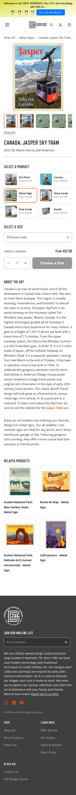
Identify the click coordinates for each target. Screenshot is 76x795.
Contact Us (11, 772)
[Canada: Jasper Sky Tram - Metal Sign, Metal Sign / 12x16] (59, 121)
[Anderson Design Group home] (38, 25)
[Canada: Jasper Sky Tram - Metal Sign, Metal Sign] (27, 121)
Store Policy (49, 752)
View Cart (10, 745)
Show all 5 (9, 132)
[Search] (51, 25)
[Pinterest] (14, 703)
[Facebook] (21, 703)
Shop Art (9, 37)
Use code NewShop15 (50, 12)
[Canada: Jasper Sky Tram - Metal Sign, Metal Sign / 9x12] (43, 121)
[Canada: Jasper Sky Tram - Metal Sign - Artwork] (11, 121)
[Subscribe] (65, 642)
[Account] (60, 25)
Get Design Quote (16, 779)
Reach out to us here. (45, 694)
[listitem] (20, 179)
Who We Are (49, 730)
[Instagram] (6, 703)
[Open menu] (7, 25)
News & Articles (51, 745)
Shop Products (13, 738)
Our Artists (48, 738)
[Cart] (69, 25)
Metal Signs (26, 37)
